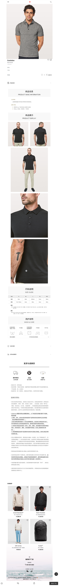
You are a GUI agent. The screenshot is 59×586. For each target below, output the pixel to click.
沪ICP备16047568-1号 (12, 577)
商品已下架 (54, 583)
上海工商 (34, 577)
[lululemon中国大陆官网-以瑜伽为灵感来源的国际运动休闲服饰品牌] (30, 2)
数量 (8, 75)
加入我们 (31, 569)
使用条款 (24, 577)
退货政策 (29, 577)
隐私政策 (20, 577)
